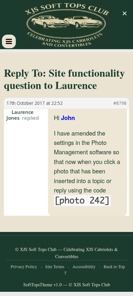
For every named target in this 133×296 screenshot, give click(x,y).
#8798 (120, 103)
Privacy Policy (24, 266)
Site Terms (54, 266)
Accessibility (84, 266)
